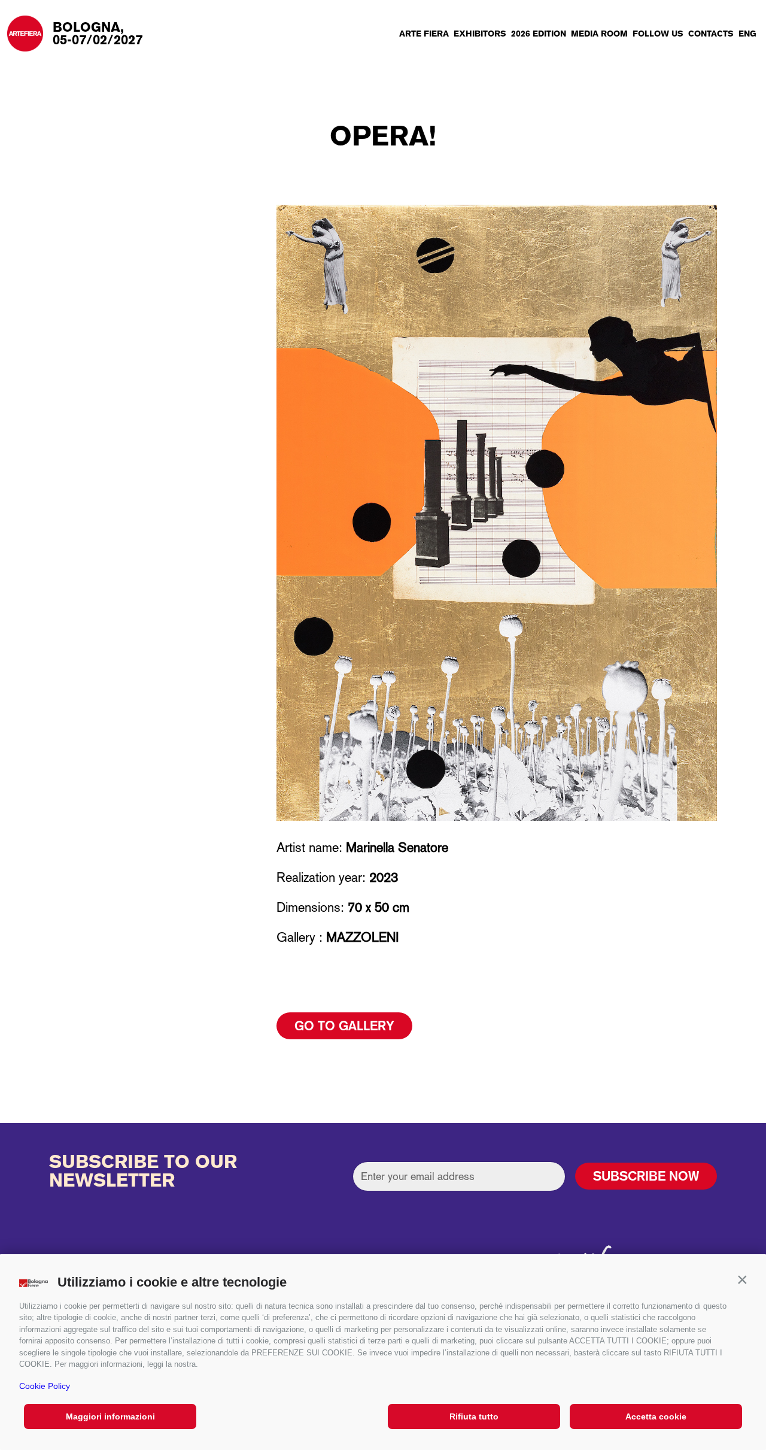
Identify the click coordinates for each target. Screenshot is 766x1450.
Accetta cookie (655, 1416)
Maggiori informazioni (110, 1416)
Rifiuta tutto (473, 1416)
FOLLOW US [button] (658, 33)
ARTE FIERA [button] (424, 33)
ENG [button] (747, 33)
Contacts (711, 33)
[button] (742, 1279)
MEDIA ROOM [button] (599, 33)
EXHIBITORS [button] (480, 33)
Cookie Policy (44, 1386)
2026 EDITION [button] (538, 33)
